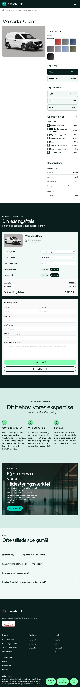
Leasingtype (8, 252)
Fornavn (7, 307)
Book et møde (13, 508)
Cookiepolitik (6, 665)
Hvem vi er (5, 661)
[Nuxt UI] (12, 4)
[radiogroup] (58, 269)
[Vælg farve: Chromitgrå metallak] (50, 49)
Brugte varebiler (33, 644)
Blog (56, 652)
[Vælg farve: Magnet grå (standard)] (65, 42)
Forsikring (7, 275)
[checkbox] (48, 125)
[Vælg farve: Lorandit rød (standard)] (58, 42)
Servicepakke (9, 269)
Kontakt (57, 640)
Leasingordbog (59, 648)
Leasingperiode (9, 257)
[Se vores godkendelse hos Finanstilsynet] (8, 624)
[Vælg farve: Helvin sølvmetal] (58, 49)
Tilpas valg (74, 681)
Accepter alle (51, 681)
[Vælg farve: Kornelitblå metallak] (65, 49)
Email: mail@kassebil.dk (9, 644)
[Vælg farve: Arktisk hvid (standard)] (50, 42)
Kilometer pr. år (9, 263)
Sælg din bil (32, 648)
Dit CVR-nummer (12, 334)
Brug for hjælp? (38, 369)
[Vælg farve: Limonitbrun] (73, 49)
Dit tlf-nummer (9, 325)
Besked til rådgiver (12, 342)
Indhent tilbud (39, 362)
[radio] (42, 269)
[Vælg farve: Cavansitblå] (73, 42)
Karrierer (5, 669)
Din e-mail (7, 316)
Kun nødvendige (63, 681)
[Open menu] (76, 4)
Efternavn (44, 307)
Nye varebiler (32, 640)
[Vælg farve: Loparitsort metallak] (50, 56)
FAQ (56, 644)
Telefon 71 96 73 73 (8, 640)
